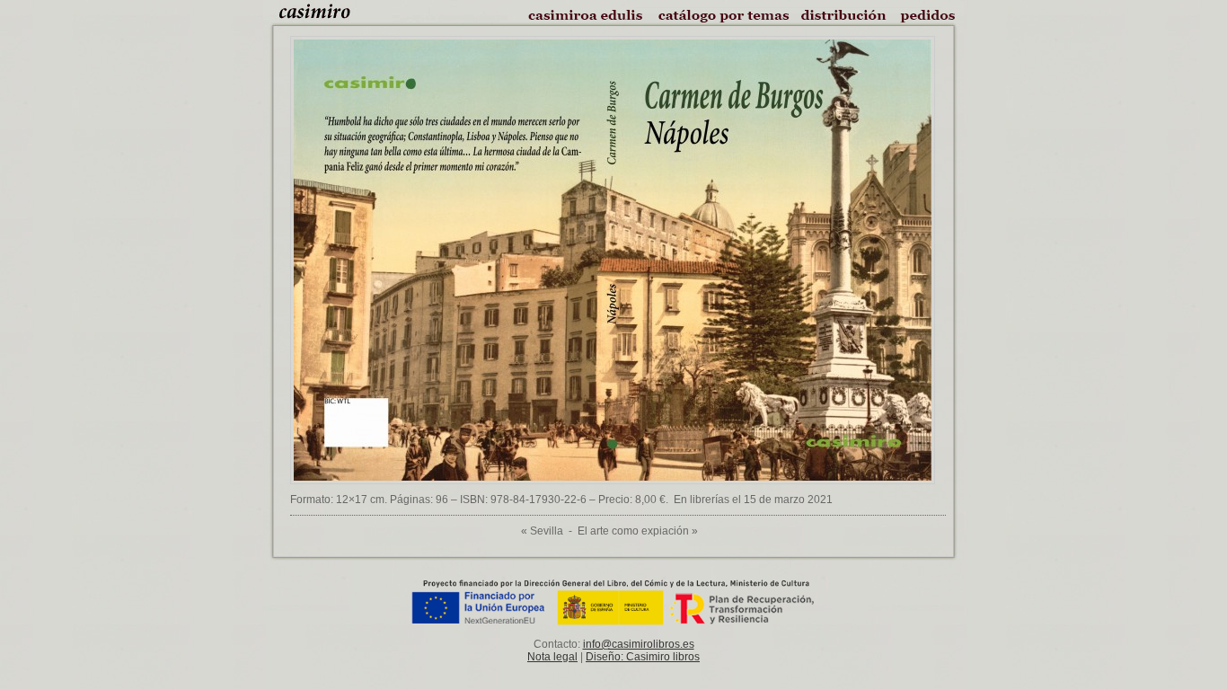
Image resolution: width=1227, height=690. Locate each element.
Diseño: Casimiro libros (643, 656)
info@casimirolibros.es (638, 644)
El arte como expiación (633, 531)
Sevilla (546, 531)
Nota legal (552, 656)
